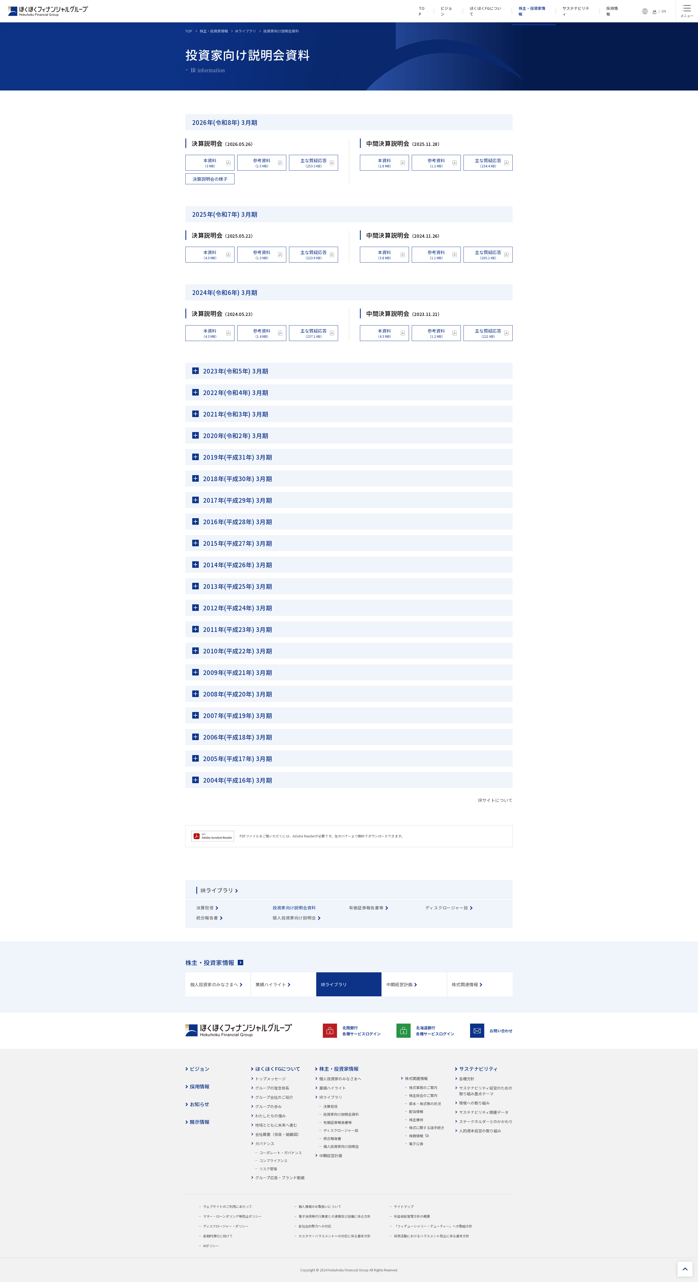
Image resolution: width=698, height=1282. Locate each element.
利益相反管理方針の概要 (412, 1216)
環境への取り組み (474, 1103)
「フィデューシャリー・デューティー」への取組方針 (433, 1226)
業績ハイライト (332, 1088)
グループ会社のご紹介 (274, 1097)
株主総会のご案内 (423, 1095)
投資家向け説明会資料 (341, 1114)
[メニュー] (687, 11)
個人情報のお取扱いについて (320, 1206)
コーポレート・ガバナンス (280, 1152)
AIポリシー (211, 1245)
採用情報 (199, 1086)
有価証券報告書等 (337, 1122)
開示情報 (199, 1121)
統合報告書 (332, 1138)
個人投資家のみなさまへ (340, 1078)
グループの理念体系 (272, 1088)
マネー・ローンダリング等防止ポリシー (232, 1216)
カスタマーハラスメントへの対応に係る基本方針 (335, 1235)
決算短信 (330, 1106)
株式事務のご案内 (423, 1087)
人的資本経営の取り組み (480, 1130)
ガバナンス (264, 1143)
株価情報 (416, 1135)
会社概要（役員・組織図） (278, 1134)
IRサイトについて (495, 800)
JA (654, 11)
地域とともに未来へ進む (276, 1125)
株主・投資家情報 (209, 962)
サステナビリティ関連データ (484, 1112)
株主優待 (416, 1119)
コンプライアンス (273, 1160)
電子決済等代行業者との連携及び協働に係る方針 (335, 1216)
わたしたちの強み (270, 1115)
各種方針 (466, 1078)
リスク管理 (268, 1168)
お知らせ (199, 1104)
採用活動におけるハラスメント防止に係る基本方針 (431, 1235)
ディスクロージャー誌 (340, 1130)
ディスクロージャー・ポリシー (225, 1226)
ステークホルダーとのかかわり (486, 1121)
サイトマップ (404, 1206)
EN (664, 11)
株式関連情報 (416, 1078)
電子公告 (416, 1143)
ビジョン (199, 1068)
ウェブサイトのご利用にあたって (227, 1206)
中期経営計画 (330, 1155)
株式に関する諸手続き (426, 1127)
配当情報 (416, 1111)
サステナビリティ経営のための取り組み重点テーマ (485, 1090)
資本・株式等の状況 (425, 1103)
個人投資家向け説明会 (341, 1146)
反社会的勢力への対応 (315, 1226)
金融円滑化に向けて (218, 1235)
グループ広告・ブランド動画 (280, 1177)
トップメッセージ (270, 1078)
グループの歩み (268, 1106)
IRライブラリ (217, 890)
